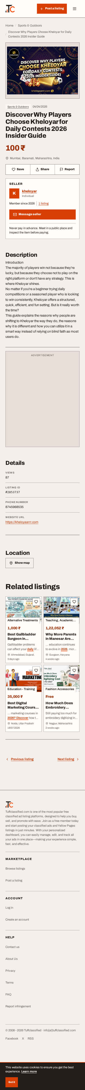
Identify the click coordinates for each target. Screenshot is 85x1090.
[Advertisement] (42, 401)
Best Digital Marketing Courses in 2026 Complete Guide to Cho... (23, 709)
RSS (31, 1038)
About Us (11, 958)
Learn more (29, 1071)
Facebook (11, 1038)
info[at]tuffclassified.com (60, 1030)
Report (70, 169)
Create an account (17, 919)
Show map (22, 562)
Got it (11, 1082)
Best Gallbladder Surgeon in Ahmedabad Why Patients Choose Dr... (21, 642)
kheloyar (29, 191)
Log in (9, 907)
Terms (9, 982)
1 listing (44, 203)
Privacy (10, 970)
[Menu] (75, 9)
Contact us (12, 947)
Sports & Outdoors (18, 106)
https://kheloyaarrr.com (21, 522)
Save (20, 169)
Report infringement (18, 1006)
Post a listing (13, 880)
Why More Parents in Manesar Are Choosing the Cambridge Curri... (61, 640)
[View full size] (42, 70)
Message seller (30, 214)
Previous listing (22, 759)
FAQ (8, 994)
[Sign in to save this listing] (36, 602)
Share (45, 169)
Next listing (66, 759)
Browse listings (15, 868)
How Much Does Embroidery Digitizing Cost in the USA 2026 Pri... (61, 709)
